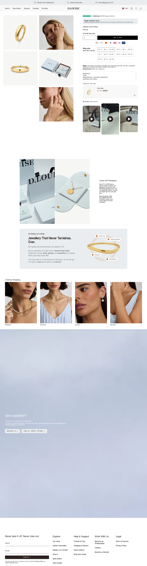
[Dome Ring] (89, 91)
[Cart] (140, 8)
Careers (98, 548)
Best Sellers (57, 559)
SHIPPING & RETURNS (90, 79)
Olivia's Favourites (59, 546)
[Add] (134, 95)
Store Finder (57, 563)
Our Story (56, 541)
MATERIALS (86, 73)
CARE (84, 75)
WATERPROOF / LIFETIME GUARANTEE (95, 77)
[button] (26, 8)
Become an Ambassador (99, 542)
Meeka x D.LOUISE (60, 550)
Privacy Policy (39, 561)
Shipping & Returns (81, 546)
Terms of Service (9, 563)
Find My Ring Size (89, 33)
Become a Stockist (102, 552)
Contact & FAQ (79, 541)
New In (55, 554)
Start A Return (79, 550)
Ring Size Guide (80, 554)
